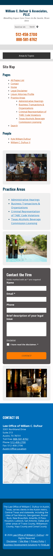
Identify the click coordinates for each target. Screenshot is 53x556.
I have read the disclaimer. (24, 344)
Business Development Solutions (21, 544)
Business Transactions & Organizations (25, 205)
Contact (15, 83)
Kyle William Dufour (21, 138)
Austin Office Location (14, 448)
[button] (26, 56)
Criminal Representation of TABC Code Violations (25, 213)
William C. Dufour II (20, 142)
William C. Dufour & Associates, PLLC (26, 12)
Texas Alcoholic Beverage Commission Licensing (26, 221)
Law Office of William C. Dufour (28, 535)
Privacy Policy (37, 541)
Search (14, 125)
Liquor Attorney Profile (22, 94)
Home (14, 87)
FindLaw (45, 544)
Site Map (23, 541)
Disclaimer (11, 340)
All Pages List (17, 80)
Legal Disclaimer (19, 90)
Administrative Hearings (31, 101)
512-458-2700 (26, 34)
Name (10, 282)
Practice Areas (18, 97)
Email (11, 293)
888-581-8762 (26, 39)
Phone (10, 304)
